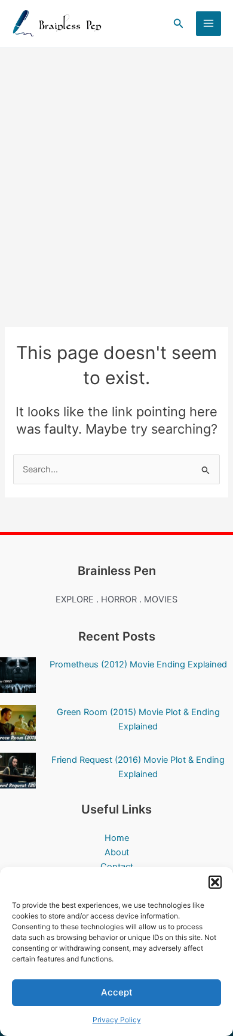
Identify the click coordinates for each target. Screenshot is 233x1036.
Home (117, 838)
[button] (215, 882)
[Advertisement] (116, 170)
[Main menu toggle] (208, 23)
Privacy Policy (117, 1019)
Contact (116, 866)
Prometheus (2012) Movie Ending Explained (138, 664)
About (117, 852)
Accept (117, 992)
